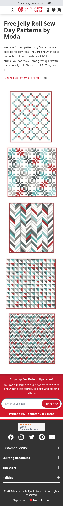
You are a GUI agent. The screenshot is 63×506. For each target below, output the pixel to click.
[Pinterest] (42, 437)
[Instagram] (21, 437)
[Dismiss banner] (59, 2)
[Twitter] (31, 437)
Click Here (47, 414)
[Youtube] (52, 437)
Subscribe (51, 404)
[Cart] (60, 10)
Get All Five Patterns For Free (22, 78)
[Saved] (53, 10)
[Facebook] (11, 437)
